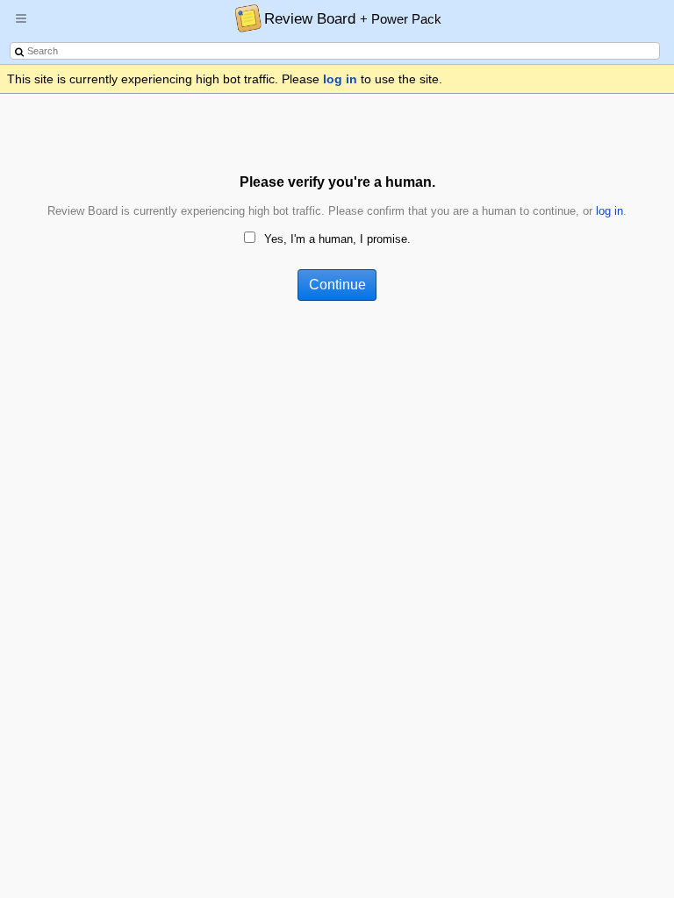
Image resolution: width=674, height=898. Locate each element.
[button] (21, 25)
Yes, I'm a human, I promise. (337, 239)
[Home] (243, 17)
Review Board (352, 18)
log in (340, 79)
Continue (337, 284)
